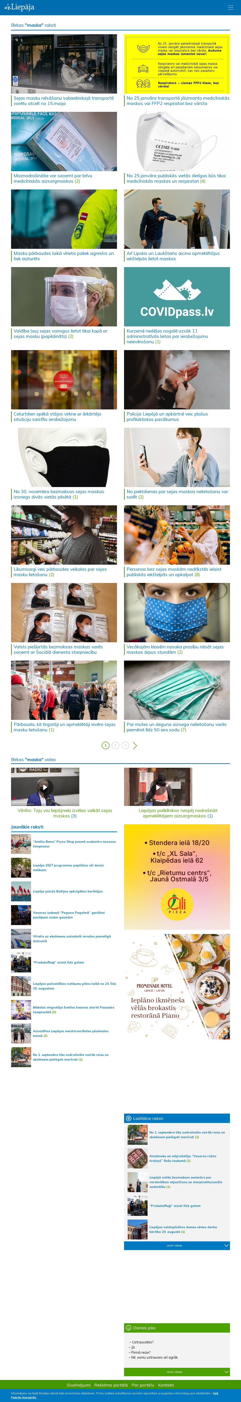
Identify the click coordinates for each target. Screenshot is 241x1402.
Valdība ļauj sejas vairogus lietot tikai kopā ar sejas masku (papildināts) (60, 333)
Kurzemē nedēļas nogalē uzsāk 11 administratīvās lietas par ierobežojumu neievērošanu (167, 336)
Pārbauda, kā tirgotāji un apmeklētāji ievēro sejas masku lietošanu (65, 727)
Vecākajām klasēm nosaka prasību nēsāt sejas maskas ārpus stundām (175, 649)
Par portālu (143, 1384)
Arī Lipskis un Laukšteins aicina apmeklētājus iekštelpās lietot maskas (173, 255)
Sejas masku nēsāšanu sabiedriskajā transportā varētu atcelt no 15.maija (64, 100)
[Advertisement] (177, 1076)
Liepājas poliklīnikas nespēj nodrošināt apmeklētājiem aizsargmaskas (178, 813)
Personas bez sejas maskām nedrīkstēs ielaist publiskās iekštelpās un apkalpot (174, 571)
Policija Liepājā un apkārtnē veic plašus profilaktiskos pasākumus (167, 416)
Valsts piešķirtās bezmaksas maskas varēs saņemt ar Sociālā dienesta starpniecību (58, 649)
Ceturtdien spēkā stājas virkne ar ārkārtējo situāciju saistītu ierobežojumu (57, 416)
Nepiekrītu (29, 1397)
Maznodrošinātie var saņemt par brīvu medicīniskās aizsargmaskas (53, 178)
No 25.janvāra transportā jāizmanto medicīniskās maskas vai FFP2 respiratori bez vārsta (178, 100)
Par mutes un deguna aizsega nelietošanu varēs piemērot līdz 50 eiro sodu (177, 727)
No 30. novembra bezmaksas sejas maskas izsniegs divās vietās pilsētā (59, 494)
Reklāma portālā (111, 1384)
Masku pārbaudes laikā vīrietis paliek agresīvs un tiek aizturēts (64, 255)
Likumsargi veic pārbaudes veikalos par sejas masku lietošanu (60, 571)
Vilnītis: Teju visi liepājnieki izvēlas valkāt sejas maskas (65, 813)
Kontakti (166, 1384)
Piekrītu (16, 1397)
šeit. (216, 1393)
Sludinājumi (79, 1384)
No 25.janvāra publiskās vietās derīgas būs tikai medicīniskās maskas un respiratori (176, 178)
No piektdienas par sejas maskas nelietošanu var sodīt (177, 494)
